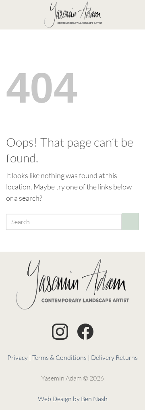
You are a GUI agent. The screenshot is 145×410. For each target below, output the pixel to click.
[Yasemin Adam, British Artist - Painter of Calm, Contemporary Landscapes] (73, 14)
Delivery (102, 357)
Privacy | (19, 357)
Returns (127, 357)
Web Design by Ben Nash (73, 399)
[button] (11, 14)
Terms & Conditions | (61, 357)
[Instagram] (60, 333)
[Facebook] (85, 333)
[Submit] (130, 221)
